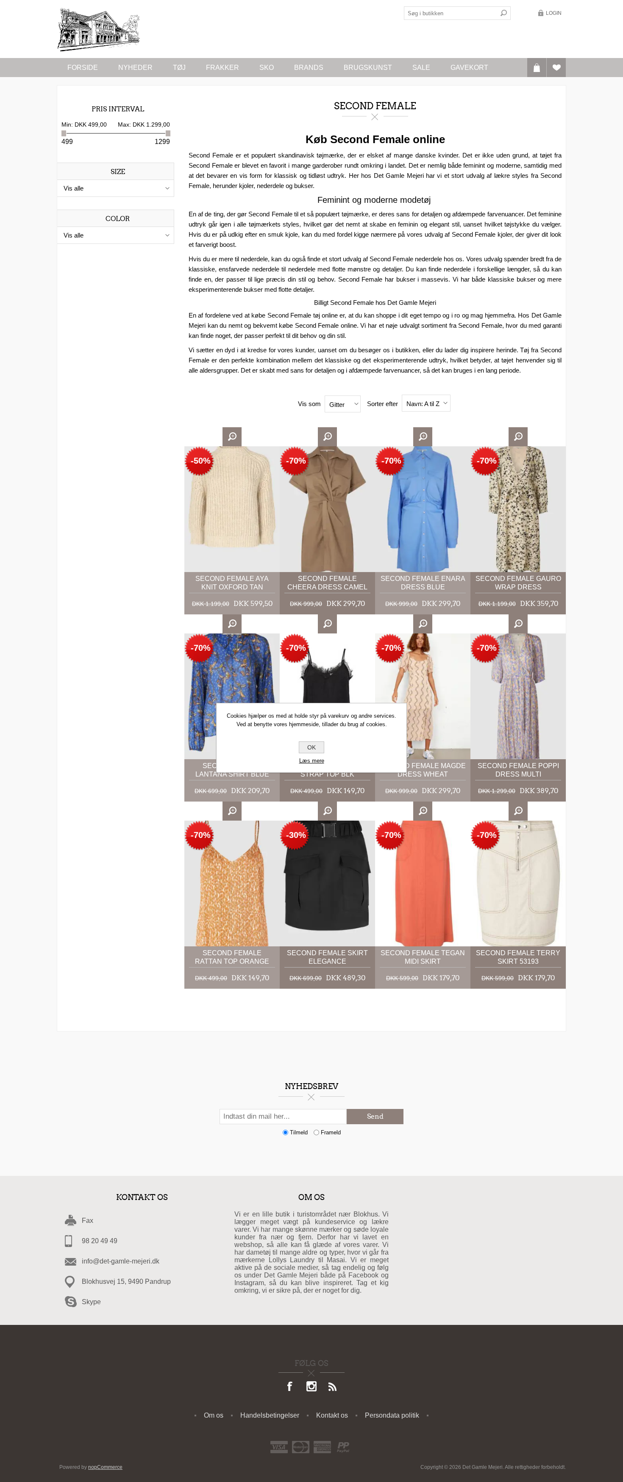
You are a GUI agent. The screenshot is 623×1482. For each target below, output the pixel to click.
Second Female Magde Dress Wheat (423, 770)
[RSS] (332, 1387)
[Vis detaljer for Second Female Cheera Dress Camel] (327, 509)
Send (375, 1116)
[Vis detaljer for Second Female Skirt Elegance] (327, 883)
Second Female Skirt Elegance (327, 957)
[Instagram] (311, 1387)
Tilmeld (299, 1132)
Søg (504, 13)
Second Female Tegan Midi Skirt (423, 957)
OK (311, 747)
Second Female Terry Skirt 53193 (518, 957)
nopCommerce (105, 1467)
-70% (296, 460)
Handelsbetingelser (269, 1415)
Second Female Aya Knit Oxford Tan (232, 583)
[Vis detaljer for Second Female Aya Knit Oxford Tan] (232, 509)
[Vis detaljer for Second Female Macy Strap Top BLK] (327, 696)
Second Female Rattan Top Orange (232, 957)
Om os (213, 1415)
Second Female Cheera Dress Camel (327, 583)
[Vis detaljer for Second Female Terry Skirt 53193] (518, 883)
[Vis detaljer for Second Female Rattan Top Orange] (232, 883)
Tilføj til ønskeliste (265, 441)
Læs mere (311, 761)
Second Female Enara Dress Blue (423, 583)
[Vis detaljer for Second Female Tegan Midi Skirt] (422, 883)
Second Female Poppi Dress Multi (518, 770)
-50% (201, 460)
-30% (296, 835)
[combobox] (450, 13)
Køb (265, 460)
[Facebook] (290, 1387)
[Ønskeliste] (556, 67)
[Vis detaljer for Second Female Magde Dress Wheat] (422, 696)
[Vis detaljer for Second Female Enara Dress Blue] (422, 509)
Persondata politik (392, 1415)
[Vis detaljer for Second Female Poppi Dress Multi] (518, 696)
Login (554, 13)
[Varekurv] (536, 67)
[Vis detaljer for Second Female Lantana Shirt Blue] (232, 696)
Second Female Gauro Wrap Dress (518, 583)
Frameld (331, 1132)
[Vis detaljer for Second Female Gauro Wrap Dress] (518, 509)
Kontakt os (332, 1415)
